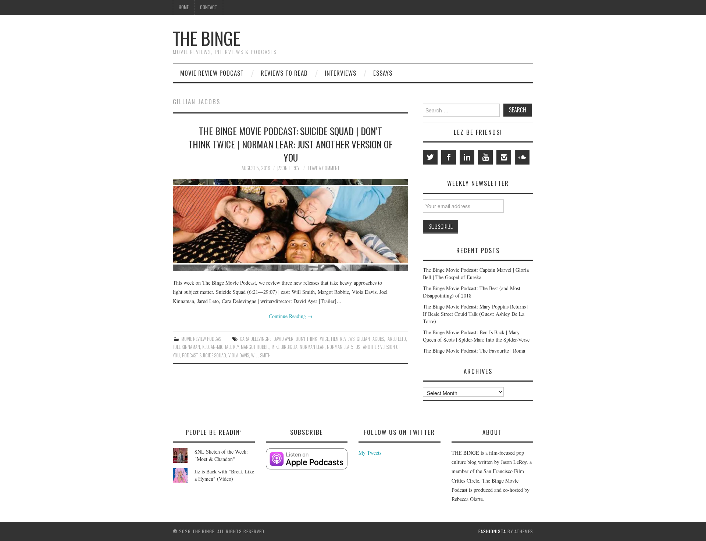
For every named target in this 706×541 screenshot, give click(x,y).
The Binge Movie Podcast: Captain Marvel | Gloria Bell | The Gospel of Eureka (476, 273)
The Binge (206, 38)
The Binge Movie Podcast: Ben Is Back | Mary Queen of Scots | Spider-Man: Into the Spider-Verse (476, 336)
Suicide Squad (213, 355)
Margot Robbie (255, 346)
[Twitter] (430, 157)
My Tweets (370, 452)
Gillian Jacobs (370, 338)
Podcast (189, 355)
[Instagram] (503, 157)
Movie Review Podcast (212, 72)
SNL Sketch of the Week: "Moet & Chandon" (221, 455)
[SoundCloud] (522, 157)
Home (184, 7)
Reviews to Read (284, 72)
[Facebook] (448, 157)
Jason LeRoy (288, 168)
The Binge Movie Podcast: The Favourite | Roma (474, 350)
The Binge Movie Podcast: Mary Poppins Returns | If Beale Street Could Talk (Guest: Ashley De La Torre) (475, 314)
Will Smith (261, 355)
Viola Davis (238, 355)
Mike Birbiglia (284, 346)
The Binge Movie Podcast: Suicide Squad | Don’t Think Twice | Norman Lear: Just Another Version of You (290, 144)
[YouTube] (485, 157)
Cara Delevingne (255, 338)
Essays (382, 72)
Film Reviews (342, 338)
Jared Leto (396, 338)
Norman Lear (312, 346)
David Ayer (283, 338)
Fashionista (492, 531)
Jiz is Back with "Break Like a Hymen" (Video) (224, 475)
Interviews (340, 72)
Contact (208, 7)
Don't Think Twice (312, 338)
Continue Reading (291, 316)
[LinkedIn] (467, 157)
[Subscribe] (307, 459)
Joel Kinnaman (186, 346)
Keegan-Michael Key (220, 346)
